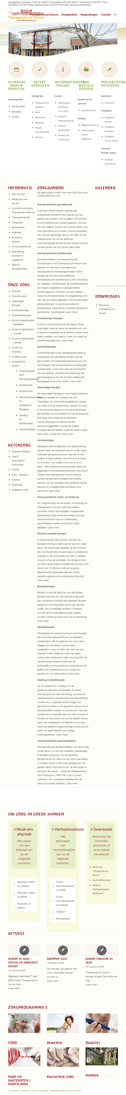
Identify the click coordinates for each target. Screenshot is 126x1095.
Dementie (17, 484)
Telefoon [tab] (60, 911)
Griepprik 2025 (57, 958)
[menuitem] (44, 14)
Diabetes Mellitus (21, 451)
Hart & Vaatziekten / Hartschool (19, 460)
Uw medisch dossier (86, 85)
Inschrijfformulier (101, 880)
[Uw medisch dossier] (86, 69)
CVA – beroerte (20, 474)
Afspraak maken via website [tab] (26, 884)
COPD (15, 469)
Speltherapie (25, 385)
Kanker (16, 479)
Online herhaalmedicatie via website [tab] (65, 901)
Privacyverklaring (21, 246)
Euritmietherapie (20, 310)
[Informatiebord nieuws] (63, 69)
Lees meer (71, 312)
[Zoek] (115, 14)
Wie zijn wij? (18, 194)
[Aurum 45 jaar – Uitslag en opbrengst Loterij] (24, 950)
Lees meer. (72, 783)
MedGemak (40, 117)
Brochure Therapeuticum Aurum (107, 309)
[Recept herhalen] (39, 69)
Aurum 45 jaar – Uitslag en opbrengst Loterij (23, 962)
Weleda (38, 127)
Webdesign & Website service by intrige (65, 1090)
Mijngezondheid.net (90, 125)
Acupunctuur (26, 391)
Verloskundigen (27, 429)
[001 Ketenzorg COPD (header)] (24, 1023)
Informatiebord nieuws (70, 83)
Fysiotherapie (19, 296)
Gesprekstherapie (21, 315)
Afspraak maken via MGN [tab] (26, 894)
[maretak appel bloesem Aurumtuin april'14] (102, 1056)
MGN (37, 112)
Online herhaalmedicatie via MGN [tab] (65, 886)
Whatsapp (39, 122)
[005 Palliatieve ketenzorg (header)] (63, 1057)
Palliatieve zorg (20, 489)
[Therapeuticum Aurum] (26, 14)
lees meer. (74, 247)
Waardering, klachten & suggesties (18, 255)
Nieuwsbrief (18, 227)
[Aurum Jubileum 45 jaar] (102, 950)
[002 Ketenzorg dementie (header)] (63, 1023)
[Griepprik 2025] (63, 950)
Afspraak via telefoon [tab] (24, 905)
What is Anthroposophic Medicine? (101, 889)
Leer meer (67, 434)
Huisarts (16, 291)
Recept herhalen (41, 83)
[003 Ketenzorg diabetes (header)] (102, 1023)
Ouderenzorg (19, 356)
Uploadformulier (89, 110)
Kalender (16, 232)
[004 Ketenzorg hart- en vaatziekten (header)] (24, 1057)
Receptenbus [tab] (63, 918)
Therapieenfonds (21, 217)
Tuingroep (17, 222)
